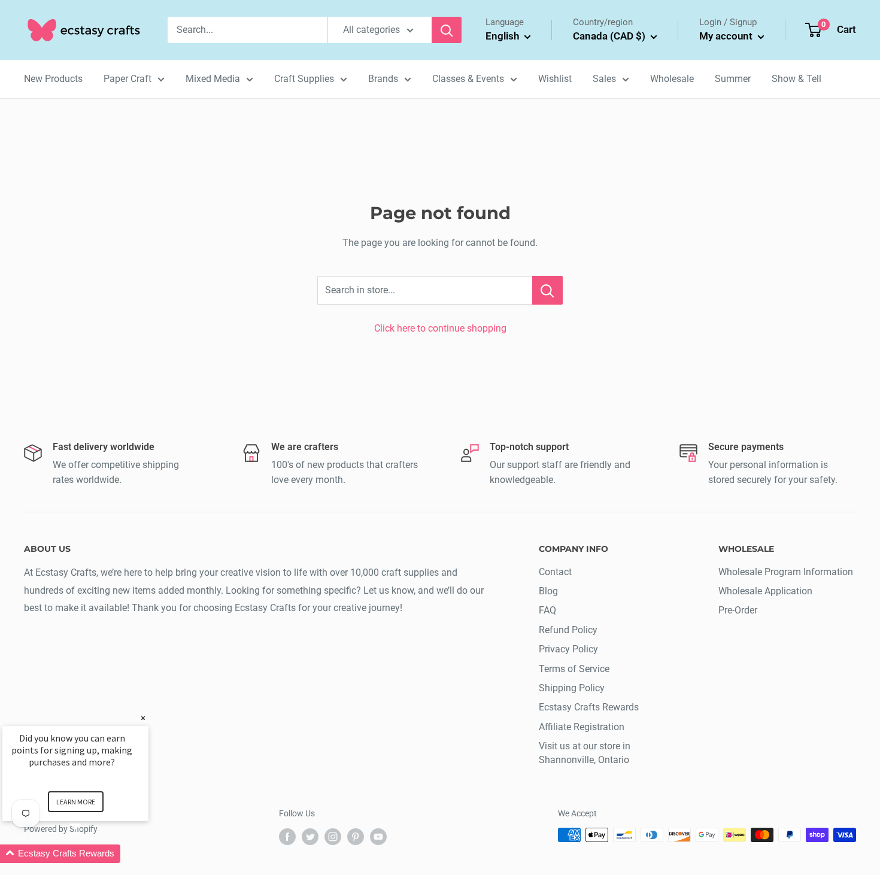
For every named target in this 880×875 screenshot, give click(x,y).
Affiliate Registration (581, 727)
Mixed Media (213, 78)
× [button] (143, 718)
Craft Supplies (304, 78)
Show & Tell (796, 78)
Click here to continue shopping (440, 328)
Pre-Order (737, 610)
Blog (548, 591)
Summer (733, 78)
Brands (383, 78)
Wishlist (555, 78)
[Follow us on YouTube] (378, 836)
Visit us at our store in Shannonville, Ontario (584, 752)
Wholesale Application (765, 591)
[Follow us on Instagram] (332, 836)
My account (727, 36)
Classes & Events (468, 78)
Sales (604, 78)
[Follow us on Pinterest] (355, 836)
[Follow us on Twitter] (310, 836)
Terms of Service (574, 669)
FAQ (547, 610)
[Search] (447, 30)
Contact (555, 572)
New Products (53, 78)
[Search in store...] (547, 290)
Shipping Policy (572, 688)
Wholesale (672, 78)
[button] (90, 853)
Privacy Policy (568, 649)
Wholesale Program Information (785, 572)
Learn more (75, 801)
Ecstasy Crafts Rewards (589, 707)
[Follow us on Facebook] (287, 836)
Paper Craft (127, 78)
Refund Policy (568, 630)
